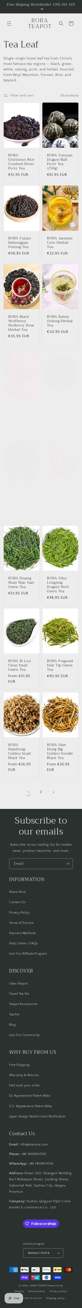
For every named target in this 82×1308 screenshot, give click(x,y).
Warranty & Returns (24, 1075)
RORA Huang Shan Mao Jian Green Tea (21, 582)
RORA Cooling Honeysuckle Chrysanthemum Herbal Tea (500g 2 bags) (21, 412)
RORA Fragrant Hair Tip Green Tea (60, 665)
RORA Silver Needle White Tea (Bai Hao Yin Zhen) (59, 497)
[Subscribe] (68, 863)
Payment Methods (22, 933)
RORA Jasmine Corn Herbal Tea (60, 242)
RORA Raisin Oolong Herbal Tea (60, 320)
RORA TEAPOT (39, 1285)
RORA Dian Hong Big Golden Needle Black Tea (60, 751)
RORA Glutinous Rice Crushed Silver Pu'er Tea (21, 162)
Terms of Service (21, 923)
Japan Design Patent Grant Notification (37, 1116)
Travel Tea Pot (19, 994)
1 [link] (28, 792)
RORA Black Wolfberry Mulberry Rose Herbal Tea (21, 323)
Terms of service (31, 1298)
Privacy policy (58, 1291)
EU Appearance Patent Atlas (29, 1096)
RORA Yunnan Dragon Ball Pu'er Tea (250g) (60, 162)
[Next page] (53, 792)
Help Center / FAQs (23, 943)
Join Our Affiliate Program (28, 954)
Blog (12, 1025)
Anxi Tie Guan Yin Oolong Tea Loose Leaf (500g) (60, 410)
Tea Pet (14, 1014)
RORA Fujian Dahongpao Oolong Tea (19, 242)
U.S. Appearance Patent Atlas (30, 1106)
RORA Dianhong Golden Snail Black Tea (19, 751)
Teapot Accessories (23, 1004)
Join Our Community (24, 1035)
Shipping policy (55, 1298)
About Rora (17, 892)
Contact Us (17, 902)
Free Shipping (19, 1065)
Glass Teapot (18, 983)
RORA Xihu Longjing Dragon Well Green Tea (58, 584)
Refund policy (36, 1291)
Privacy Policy (19, 912)
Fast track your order (24, 1085)
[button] (9, 23)
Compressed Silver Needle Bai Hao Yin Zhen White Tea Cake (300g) (20, 502)
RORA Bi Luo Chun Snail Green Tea (19, 665)
